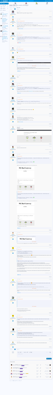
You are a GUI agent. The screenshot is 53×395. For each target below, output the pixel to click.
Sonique (48, 365)
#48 (51, 97)
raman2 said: (19, 281)
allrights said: (19, 156)
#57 (51, 297)
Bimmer (13, 49)
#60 (51, 341)
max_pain (14, 374)
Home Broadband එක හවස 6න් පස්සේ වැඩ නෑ (20, 367)
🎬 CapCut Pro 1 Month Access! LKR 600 (4, 31)
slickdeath (12, 343)
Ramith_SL (47, 377)
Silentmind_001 (15, 365)
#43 (51, 33)
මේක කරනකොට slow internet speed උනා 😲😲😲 (20, 373)
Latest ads (2, 12)
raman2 (13, 249)
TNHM (13, 118)
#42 (51, 19)
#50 (51, 116)
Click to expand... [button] (34, 65)
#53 (51, 154)
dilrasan (13, 110)
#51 (51, 126)
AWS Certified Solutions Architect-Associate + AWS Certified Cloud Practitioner (5, 20)
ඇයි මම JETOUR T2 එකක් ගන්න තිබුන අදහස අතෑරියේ (20, 364)
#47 (51, 83)
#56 (51, 279)
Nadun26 (11, 6)
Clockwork (12, 85)
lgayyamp (13, 128)
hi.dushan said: (20, 234)
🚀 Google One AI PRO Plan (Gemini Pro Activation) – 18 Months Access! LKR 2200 (5, 38)
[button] (2, 1)
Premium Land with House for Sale (5, 14)
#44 (51, 47)
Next (18, 349)
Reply (50, 16)
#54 (51, 232)
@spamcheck (31, 91)
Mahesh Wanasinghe (13, 100)
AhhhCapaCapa (13, 77)
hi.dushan (12, 156)
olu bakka (12, 281)
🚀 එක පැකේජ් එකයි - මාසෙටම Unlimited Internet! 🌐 (5, 26)
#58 (51, 315)
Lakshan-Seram (13, 299)
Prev (11, 349)
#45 (51, 56)
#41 (51, 11)
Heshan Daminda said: (21, 58)
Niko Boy (13, 13)
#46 (51, 75)
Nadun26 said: (19, 85)
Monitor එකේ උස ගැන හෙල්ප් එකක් (18, 370)
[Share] (49, 11)
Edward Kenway (46, 371)
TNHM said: (19, 249)
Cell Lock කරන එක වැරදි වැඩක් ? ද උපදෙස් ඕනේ (20, 376)
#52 (51, 146)
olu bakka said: (20, 99)
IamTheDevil (13, 35)
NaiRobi (13, 148)
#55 (51, 247)
